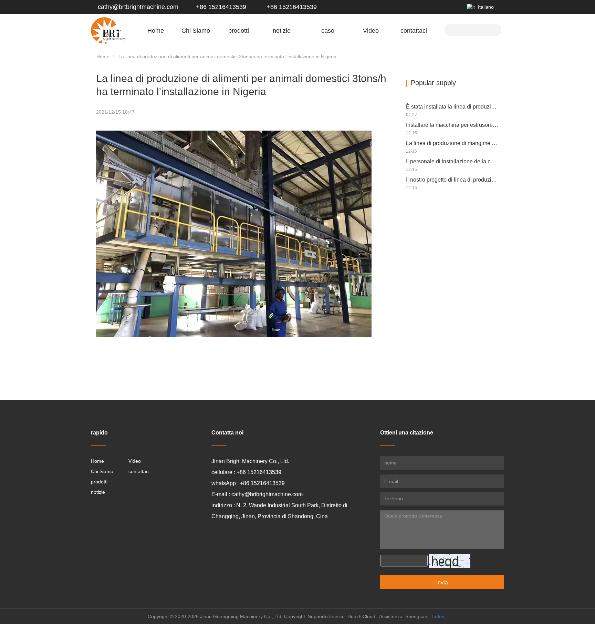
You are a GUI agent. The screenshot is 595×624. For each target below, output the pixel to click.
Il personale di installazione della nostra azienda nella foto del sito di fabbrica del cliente (452, 161)
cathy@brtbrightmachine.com (138, 6)
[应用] (493, 29)
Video (371, 30)
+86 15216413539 (220, 6)
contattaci (413, 30)
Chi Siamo (102, 471)
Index (438, 616)
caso (327, 30)
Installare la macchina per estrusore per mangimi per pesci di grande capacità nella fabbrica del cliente (452, 125)
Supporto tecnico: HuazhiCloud (341, 616)
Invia (442, 582)
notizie (98, 492)
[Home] (108, 30)
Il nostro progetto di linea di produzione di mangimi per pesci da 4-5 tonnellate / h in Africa (452, 180)
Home (155, 30)
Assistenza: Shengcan (403, 616)
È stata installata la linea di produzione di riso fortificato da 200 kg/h (452, 107)
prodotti (99, 481)
